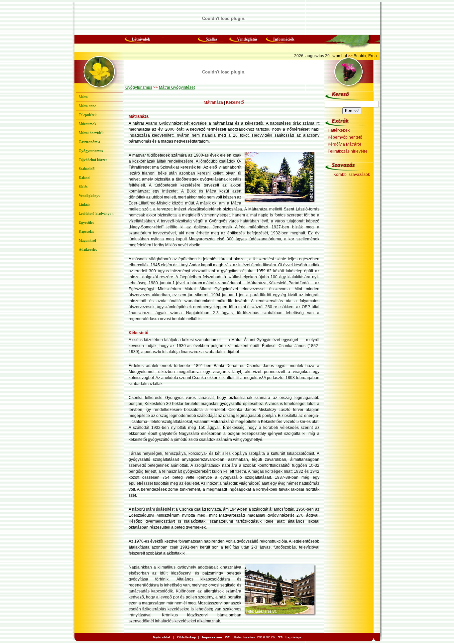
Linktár (84, 204)
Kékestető (235, 102)
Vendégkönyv (89, 195)
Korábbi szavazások (351, 174)
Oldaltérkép (186, 637)
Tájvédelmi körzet (93, 160)
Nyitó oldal (161, 637)
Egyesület (86, 222)
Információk (283, 39)
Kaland (84, 178)
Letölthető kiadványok (96, 213)
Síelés (83, 187)
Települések (88, 115)
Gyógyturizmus (91, 151)
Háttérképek (339, 130)
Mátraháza (213, 102)
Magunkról (87, 240)
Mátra (83, 97)
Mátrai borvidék (91, 133)
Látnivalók (141, 39)
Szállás (211, 39)
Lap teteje (293, 637)
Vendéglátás (247, 39)
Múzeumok (87, 124)
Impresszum (212, 637)
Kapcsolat (86, 231)
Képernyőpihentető (345, 137)
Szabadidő (87, 169)
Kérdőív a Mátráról (344, 144)
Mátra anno (87, 106)
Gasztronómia (89, 142)
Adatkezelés (88, 249)
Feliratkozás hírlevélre (348, 151)
